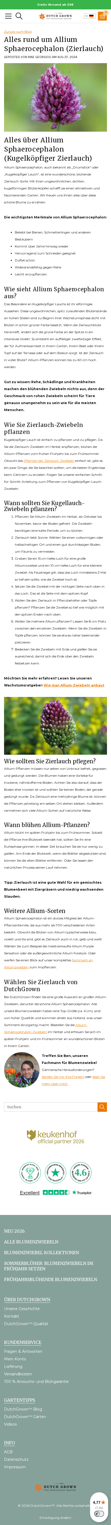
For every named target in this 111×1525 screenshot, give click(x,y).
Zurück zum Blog (18, 32)
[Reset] (8, 16)
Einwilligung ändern (55, 1518)
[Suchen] (102, 1107)
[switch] (99, 1514)
